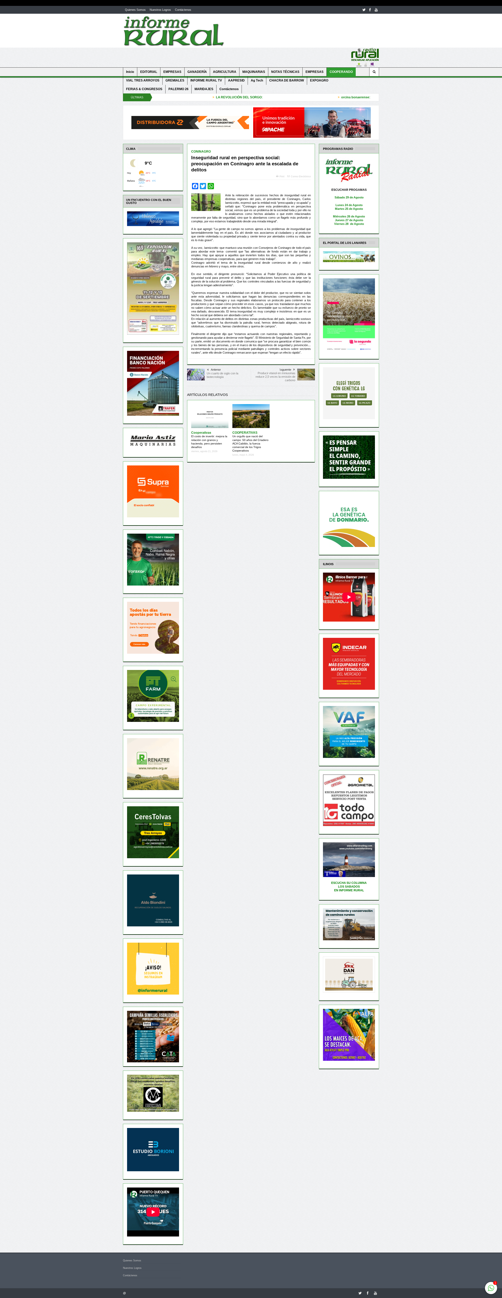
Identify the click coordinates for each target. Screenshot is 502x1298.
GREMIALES (175, 80)
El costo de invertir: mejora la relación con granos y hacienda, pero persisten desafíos (209, 440)
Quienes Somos (135, 9)
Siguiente (285, 369)
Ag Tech (257, 80)
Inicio (130, 71)
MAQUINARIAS (253, 71)
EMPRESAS (172, 71)
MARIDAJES (204, 89)
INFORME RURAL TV (206, 80)
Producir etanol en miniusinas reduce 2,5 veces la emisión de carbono (275, 376)
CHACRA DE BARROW (286, 80)
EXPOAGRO (319, 80)
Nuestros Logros (160, 9)
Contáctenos (183, 9)
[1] (491, 1290)
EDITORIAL (148, 71)
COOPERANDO (341, 71)
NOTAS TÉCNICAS (285, 71)
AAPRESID (236, 80)
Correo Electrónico (301, 176)
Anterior (216, 369)
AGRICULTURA (224, 71)
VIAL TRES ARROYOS (142, 80)
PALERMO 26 (178, 89)
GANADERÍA (197, 71)
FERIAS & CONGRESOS (144, 89)
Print (281, 176)
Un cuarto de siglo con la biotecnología (222, 375)
